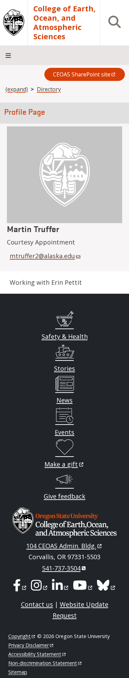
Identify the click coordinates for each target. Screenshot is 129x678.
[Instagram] (40, 587)
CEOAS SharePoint (81, 74)
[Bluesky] (106, 587)
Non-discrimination (42, 663)
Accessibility (34, 654)
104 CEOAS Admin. (61, 546)
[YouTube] (83, 587)
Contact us (37, 604)
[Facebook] (20, 587)
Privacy (28, 645)
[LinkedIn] (60, 587)
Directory (49, 89)
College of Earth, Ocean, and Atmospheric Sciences (64, 22)
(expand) (17, 89)
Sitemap (17, 672)
